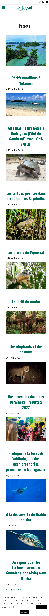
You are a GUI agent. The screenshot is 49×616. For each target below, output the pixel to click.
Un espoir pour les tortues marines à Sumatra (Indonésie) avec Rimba (26, 570)
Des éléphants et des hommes (26, 349)
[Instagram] (40, 2)
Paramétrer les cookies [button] (23, 607)
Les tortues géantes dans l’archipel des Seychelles (26, 195)
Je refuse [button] (24, 612)
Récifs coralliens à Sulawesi (25, 80)
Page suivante (15, 590)
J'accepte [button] (42, 607)
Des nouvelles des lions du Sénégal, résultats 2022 (26, 402)
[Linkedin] (43, 2)
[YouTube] (47, 2)
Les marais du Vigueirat (25, 252)
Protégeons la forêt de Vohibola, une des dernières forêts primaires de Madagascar (26, 461)
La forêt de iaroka (26, 301)
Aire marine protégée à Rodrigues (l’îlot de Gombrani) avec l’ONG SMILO (26, 136)
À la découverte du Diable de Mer (26, 517)
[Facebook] (37, 2)
